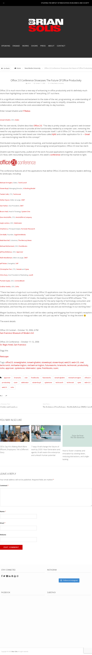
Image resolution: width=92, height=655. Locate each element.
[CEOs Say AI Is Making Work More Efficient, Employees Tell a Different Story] (14, 434)
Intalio (17, 120)
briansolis (61, 365)
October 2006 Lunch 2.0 (8, 407)
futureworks (50, 365)
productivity (83, 365)
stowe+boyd (57, 362)
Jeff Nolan (3, 263)
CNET (23, 200)
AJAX (54, 134)
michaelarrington (18, 365)
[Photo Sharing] (18, 165)
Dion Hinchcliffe (5, 217)
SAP (17, 263)
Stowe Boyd (4, 188)
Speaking (5, 45)
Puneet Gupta (5, 281)
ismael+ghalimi (34, 362)
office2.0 (9, 362)
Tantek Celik (4, 194)
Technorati (17, 194)
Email (2, 523)
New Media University (32, 68)
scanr (55, 368)
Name (3, 511)
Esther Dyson (5, 200)
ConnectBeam (19, 281)
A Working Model (29, 188)
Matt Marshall (5, 240)
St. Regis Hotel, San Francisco (13, 344)
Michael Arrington (6, 183)
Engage (16, 45)
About (51, 45)
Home (19, 68)
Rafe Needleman (6, 258)
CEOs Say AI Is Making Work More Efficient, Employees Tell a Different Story (14, 449)
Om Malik (3, 234)
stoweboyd (46, 362)
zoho (2, 368)
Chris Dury (3, 275)
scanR (31, 275)
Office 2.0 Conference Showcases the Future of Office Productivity (46, 80)
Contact (61, 45)
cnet (82, 362)
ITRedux (26, 111)
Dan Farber (4, 206)
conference (55, 154)
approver (10, 368)
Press (43, 45)
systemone (20, 368)
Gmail (87, 134)
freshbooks (47, 368)
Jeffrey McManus (6, 252)
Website (3, 535)
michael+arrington (35, 365)
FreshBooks (23, 246)
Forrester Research (28, 229)
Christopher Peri (6, 269)
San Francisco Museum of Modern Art (17, 333)
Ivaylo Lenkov (4, 223)
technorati (72, 365)
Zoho (17, 286)
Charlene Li (4, 229)
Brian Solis (46, 25)
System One (25, 211)
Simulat (19, 269)
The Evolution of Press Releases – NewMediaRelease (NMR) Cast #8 (67, 407)
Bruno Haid (4, 211)
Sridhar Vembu (5, 286)
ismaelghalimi (20, 362)
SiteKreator (18, 223)
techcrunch (5, 365)
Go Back (6, 68)
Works (25, 45)
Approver (19, 252)
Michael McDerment (7, 246)
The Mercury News (25, 240)
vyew (39, 368)
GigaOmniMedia (20, 234)
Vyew (27, 269)
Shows (34, 45)
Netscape (4, 356)
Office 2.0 (38, 125)
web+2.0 (75, 362)
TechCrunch (22, 183)
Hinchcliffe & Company (24, 217)
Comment (4, 485)
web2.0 (67, 362)
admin (29, 83)
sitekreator (31, 368)
